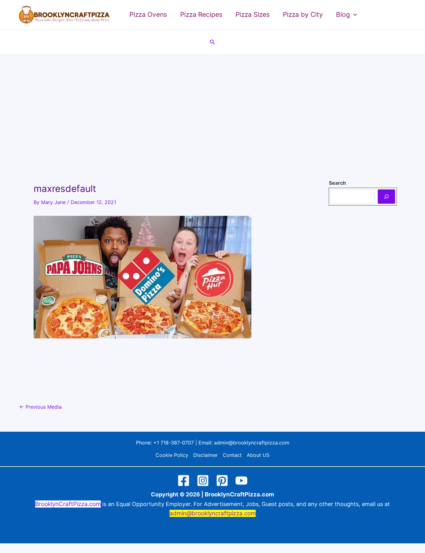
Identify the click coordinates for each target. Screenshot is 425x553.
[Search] (386, 196)
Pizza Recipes (201, 14)
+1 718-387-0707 (173, 442)
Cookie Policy (172, 455)
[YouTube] (241, 480)
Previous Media (40, 406)
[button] (353, 14)
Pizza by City (303, 14)
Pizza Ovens (148, 14)
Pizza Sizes (253, 14)
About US (258, 455)
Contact (232, 455)
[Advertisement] (212, 101)
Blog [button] (343, 14)
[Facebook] (183, 480)
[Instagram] (203, 480)
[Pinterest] (222, 480)
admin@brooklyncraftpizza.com (251, 442)
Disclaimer (205, 455)
